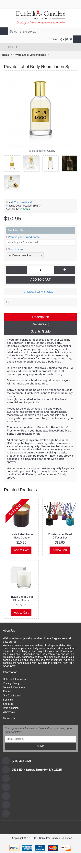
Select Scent (16, 249)
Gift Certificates (12, 695)
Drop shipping (10, 707)
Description (40, 317)
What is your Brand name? (24, 236)
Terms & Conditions (14, 687)
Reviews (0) (40, 324)
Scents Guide (41, 331)
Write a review (45, 291)
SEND (40, 746)
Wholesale (9, 712)
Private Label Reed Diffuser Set (60, 536)
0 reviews (29, 291)
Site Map (8, 703)
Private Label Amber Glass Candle (21, 536)
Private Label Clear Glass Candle (21, 598)
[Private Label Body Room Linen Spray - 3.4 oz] (13, 162)
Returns (7, 691)
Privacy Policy (11, 683)
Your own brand (23, 202)
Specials (8, 699)
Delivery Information (14, 679)
